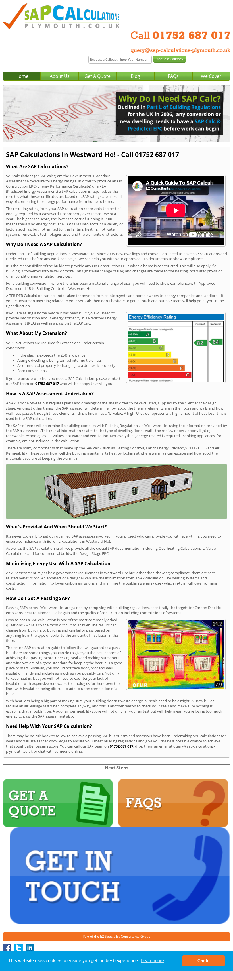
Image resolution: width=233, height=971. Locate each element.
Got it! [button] (203, 960)
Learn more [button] (152, 960)
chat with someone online (60, 751)
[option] (116, 114)
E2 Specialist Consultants (120, 936)
